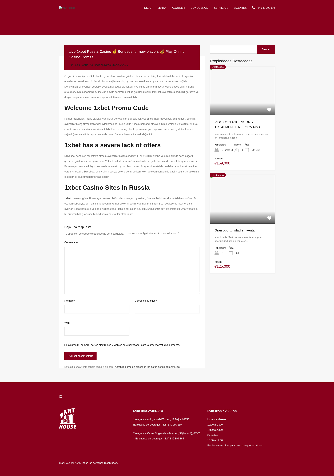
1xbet (67, 198)
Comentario (71, 242)
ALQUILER (178, 7)
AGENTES (240, 7)
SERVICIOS (221, 7)
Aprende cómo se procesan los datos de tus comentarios (147, 366)
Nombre (69, 300)
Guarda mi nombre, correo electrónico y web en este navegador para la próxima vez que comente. (124, 344)
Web (67, 322)
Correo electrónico (146, 300)
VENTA (161, 7)
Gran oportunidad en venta (234, 230)
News (107, 64)
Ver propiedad (242, 105)
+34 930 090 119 (265, 7)
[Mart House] (67, 7)
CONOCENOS (199, 7)
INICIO (148, 7)
